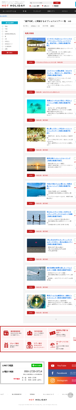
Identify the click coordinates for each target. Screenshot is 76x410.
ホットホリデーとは (9, 11)
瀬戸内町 (45, 120)
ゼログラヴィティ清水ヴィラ (51, 92)
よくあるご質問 (35, 6)
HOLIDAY (13, 5)
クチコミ (65, 11)
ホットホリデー (3, 16)
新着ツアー (51, 11)
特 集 (25, 11)
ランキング (37, 11)
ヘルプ (2, 394)
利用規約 (32, 394)
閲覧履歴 (56, 6)
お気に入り (46, 6)
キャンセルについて (48, 394)
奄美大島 (60, 62)
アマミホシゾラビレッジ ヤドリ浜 (46, 62)
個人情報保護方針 (17, 394)
